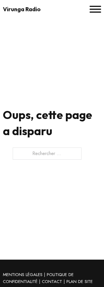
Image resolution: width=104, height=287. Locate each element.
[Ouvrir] (95, 9)
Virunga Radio (22, 9)
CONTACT (52, 281)
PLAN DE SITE (79, 281)
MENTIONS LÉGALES (22, 274)
